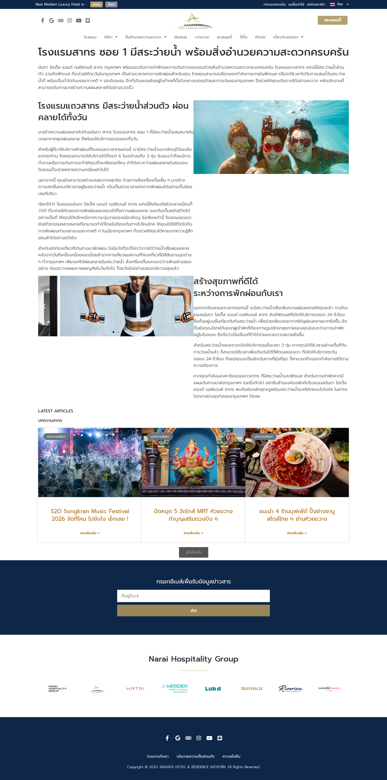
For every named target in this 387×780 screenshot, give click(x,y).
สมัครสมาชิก (316, 4)
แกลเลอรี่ (224, 37)
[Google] (51, 20)
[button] (44, 306)
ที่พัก (108, 37)
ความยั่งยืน (231, 756)
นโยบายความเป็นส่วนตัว (196, 756)
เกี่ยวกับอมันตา (285, 37)
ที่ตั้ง (243, 37)
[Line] (87, 20)
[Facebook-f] (42, 20)
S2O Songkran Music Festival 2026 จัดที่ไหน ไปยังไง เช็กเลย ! (90, 515)
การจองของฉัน (275, 4)
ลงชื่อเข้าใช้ (296, 4)
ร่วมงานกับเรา (158, 756)
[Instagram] (69, 20)
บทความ (202, 37)
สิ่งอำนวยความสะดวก (143, 37)
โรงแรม (90, 37)
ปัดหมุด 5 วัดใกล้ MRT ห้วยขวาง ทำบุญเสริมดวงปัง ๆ (193, 515)
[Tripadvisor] (60, 20)
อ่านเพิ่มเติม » (90, 533)
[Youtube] (78, 20)
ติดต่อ (260, 37)
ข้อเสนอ (180, 37)
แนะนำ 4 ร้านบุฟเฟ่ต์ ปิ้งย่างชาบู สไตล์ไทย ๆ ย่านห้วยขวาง (297, 515)
